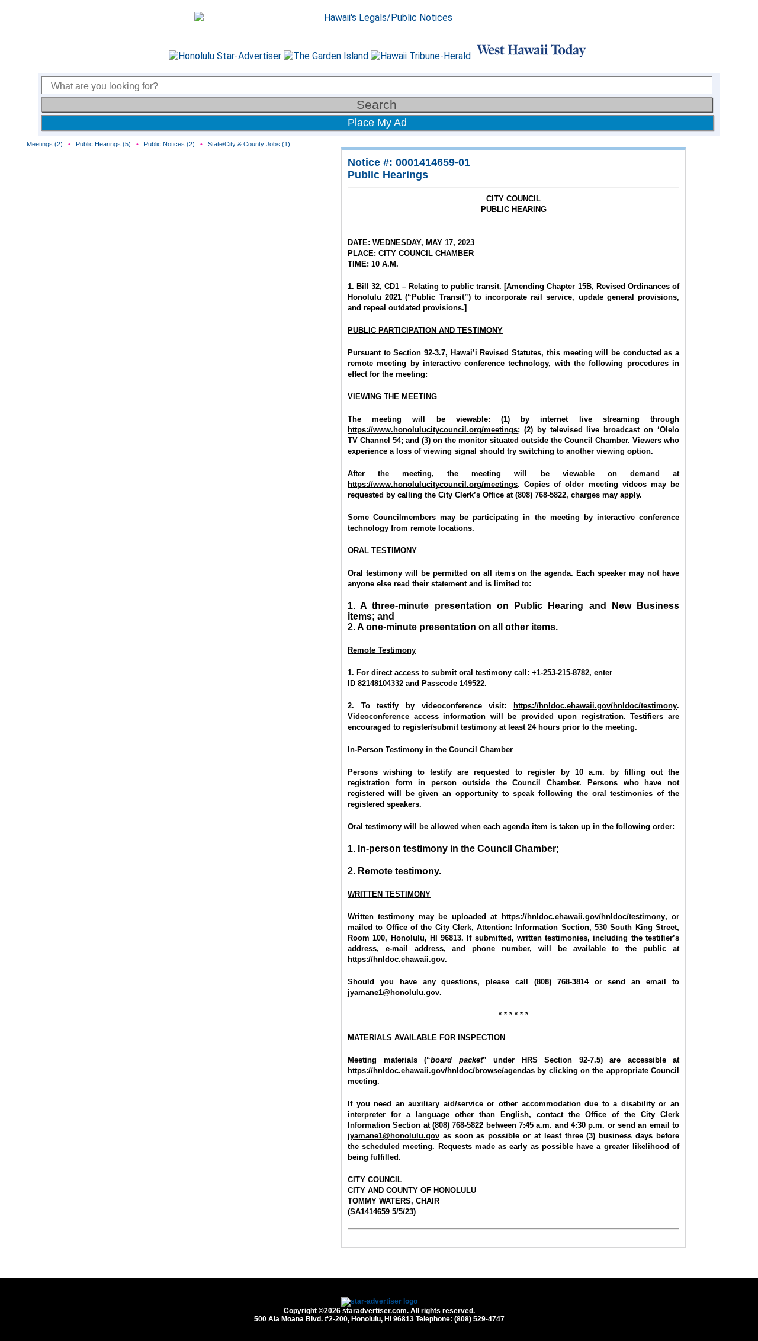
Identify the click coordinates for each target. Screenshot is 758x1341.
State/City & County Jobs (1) (249, 143)
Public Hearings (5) (103, 143)
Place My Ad (377, 123)
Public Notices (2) (169, 143)
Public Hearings (388, 175)
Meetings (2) (45, 143)
